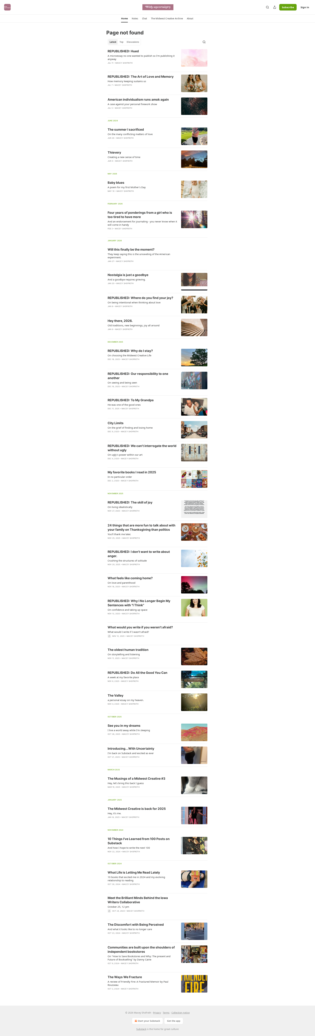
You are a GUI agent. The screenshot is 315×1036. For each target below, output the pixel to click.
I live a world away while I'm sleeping (129, 730)
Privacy (157, 1012)
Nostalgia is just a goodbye (128, 275)
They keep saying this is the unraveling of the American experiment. (139, 255)
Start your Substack (149, 1020)
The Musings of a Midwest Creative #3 (136, 778)
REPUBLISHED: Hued (123, 51)
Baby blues (116, 183)
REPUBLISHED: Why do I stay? (130, 351)
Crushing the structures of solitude (127, 560)
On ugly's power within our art (125, 454)
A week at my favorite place (123, 677)
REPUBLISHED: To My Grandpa (131, 400)
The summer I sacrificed (126, 129)
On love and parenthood (121, 582)
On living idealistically (120, 507)
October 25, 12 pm (118, 906)
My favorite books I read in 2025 (132, 472)
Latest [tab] (113, 41)
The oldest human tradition (128, 650)
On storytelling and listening (124, 654)
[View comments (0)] (131, 67)
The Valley (115, 695)
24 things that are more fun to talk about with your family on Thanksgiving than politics (141, 527)
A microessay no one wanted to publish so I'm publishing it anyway (141, 57)
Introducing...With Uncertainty (131, 748)
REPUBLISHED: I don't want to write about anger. (139, 554)
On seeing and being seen (122, 382)
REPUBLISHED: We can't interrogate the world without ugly (142, 448)
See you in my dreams (124, 726)
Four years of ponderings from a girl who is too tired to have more (140, 215)
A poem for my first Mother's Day (127, 187)
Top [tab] (121, 41)
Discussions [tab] (133, 41)
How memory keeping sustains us (127, 81)
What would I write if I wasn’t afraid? (128, 631)
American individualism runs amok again (138, 99)
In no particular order (120, 476)
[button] (124, 18)
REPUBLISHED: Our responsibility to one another (138, 376)
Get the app (173, 1020)
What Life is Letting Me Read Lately (134, 872)
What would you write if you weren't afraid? (140, 627)
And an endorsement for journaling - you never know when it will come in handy (142, 223)
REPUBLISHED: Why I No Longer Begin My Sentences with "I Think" (139, 603)
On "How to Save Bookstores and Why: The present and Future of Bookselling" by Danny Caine (139, 958)
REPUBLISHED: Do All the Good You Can (137, 673)
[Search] (267, 7)
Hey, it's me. (114, 813)
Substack (141, 1029)
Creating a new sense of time (124, 157)
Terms (166, 1012)
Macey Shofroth (124, 63)
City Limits (116, 423)
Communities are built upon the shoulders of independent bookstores (141, 950)
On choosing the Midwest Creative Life (129, 355)
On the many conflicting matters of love (130, 134)
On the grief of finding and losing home (130, 427)
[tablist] (124, 42)
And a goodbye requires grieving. (127, 279)
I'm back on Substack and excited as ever (131, 753)
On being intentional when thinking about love (134, 302)
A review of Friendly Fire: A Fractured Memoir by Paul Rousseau (138, 983)
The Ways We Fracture (125, 977)
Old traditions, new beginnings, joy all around (133, 325)
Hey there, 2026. (120, 321)
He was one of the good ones (124, 404)
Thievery (114, 152)
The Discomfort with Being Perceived (136, 925)
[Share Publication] (274, 7)
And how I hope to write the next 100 (129, 847)
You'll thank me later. (119, 534)
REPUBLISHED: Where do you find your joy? (140, 298)
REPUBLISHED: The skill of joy (130, 502)
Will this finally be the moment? (131, 249)
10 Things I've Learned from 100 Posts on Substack (139, 841)
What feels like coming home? (130, 578)
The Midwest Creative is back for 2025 (137, 809)
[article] (157, 59)
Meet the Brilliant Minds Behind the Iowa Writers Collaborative (138, 900)
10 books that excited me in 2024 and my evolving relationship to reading (136, 878)
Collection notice (180, 1012)
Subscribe (288, 7)
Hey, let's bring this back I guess (126, 783)
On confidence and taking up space (127, 609)
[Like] (110, 67)
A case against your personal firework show (132, 104)
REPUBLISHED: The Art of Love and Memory (141, 77)
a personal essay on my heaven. (126, 700)
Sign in (305, 7)
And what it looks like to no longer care (130, 929)
